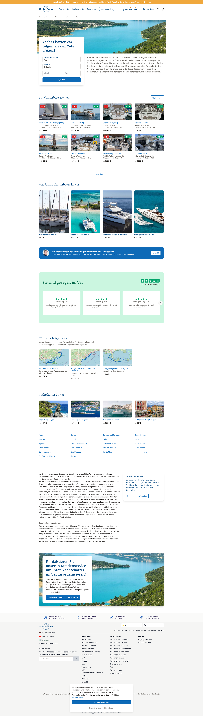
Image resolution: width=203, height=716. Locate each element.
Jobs (83, 664)
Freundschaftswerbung (91, 652)
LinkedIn (153, 630)
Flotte (112, 667)
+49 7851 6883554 (48, 633)
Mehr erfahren (77, 697)
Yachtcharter (47, 17)
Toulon (73, 456)
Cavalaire (42, 439)
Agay (41, 435)
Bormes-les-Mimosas (111, 435)
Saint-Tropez (76, 452)
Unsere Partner (88, 648)
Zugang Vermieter (145, 639)
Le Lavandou (140, 443)
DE (126, 625)
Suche (62, 79)
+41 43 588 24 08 (47, 636)
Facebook (120, 630)
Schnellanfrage (116, 673)
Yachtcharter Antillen (118, 658)
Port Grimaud (76, 448)
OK (76, 659)
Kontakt (156, 253)
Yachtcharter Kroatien (118, 642)
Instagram (142, 630)
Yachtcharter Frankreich (119, 652)
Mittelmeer (58, 17)
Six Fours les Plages (47, 456)
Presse (84, 661)
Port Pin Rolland (109, 448)
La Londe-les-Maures (79, 443)
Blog (162, 630)
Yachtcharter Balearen (119, 645)
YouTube (131, 630)
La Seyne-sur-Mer (110, 443)
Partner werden (144, 642)
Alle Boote (156, 98)
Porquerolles (44, 448)
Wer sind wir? (87, 639)
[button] (64, 9)
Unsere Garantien (89, 645)
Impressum (86, 667)
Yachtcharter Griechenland (120, 648)
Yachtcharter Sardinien (119, 639)
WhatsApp (45, 640)
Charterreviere (116, 664)
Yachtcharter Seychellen (119, 661)
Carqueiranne (140, 435)
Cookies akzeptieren (101, 702)
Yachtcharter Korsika (118, 655)
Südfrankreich (69, 17)
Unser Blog (86, 679)
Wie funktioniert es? (89, 642)
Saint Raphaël (140, 448)
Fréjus (137, 439)
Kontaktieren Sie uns (49, 643)
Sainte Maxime (109, 452)
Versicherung (87, 655)
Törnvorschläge (116, 670)
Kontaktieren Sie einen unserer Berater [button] (63, 597)
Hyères (42, 443)
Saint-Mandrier (45, 452)
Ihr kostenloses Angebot (137, 496)
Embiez (106, 439)
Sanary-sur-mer (141, 452)
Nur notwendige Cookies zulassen (101, 708)
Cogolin (74, 439)
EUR (147, 625)
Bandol (74, 435)
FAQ (83, 658)
